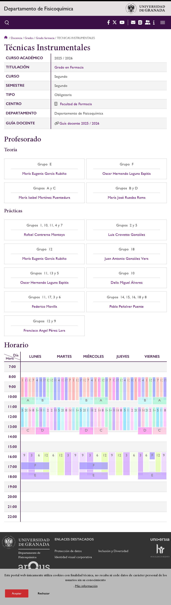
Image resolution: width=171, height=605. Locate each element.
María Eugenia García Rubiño (44, 173)
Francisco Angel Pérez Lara (44, 330)
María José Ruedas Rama (127, 197)
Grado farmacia (45, 38)
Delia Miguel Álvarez (127, 282)
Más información (86, 586)
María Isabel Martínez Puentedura (44, 197)
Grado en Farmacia (69, 67)
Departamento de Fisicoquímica (38, 8)
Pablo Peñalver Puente (126, 306)
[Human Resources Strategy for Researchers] (160, 550)
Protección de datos (68, 551)
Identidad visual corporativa (73, 557)
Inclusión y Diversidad (113, 551)
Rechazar (44, 593)
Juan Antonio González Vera (126, 258)
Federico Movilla (44, 306)
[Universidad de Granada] (145, 8)
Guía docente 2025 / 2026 (79, 123)
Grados (29, 38)
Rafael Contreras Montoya (44, 234)
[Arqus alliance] (34, 568)
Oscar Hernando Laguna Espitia (126, 173)
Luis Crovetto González (126, 234)
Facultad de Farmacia (76, 104)
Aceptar (16, 593)
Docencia (16, 38)
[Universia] (160, 539)
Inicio (6, 38)
